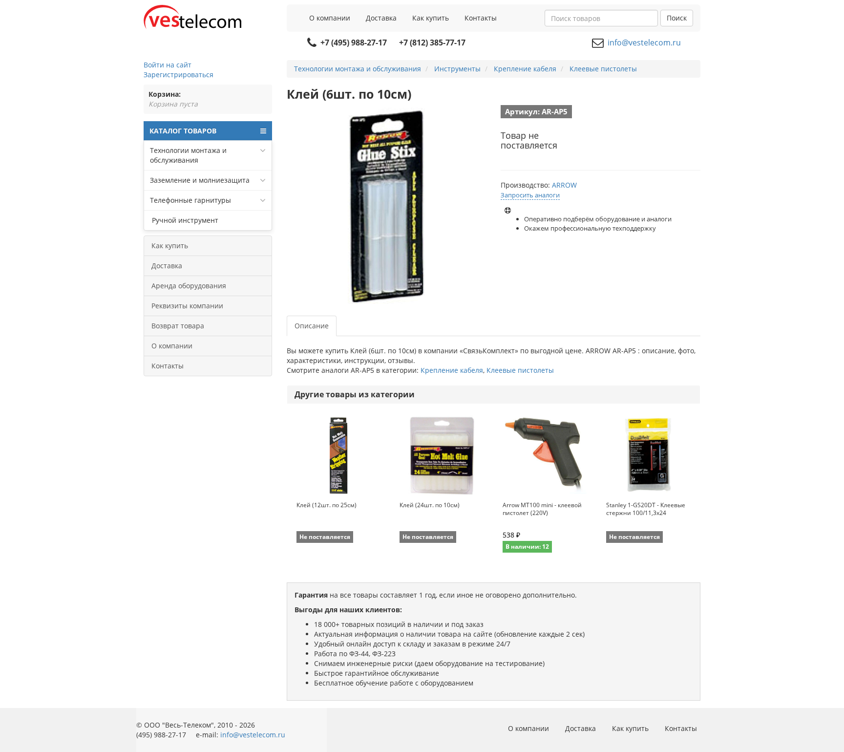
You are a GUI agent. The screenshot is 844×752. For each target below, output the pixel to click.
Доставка (381, 17)
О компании (329, 17)
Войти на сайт (167, 64)
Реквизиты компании (187, 305)
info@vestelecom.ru (644, 42)
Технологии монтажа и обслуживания (188, 155)
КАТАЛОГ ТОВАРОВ (182, 130)
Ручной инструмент (184, 220)
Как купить (430, 17)
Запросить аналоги (530, 195)
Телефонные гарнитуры (190, 200)
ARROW (564, 185)
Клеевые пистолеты (520, 370)
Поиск (677, 17)
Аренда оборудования (188, 285)
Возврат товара (177, 325)
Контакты (480, 17)
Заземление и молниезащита (200, 180)
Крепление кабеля (452, 370)
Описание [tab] (312, 325)
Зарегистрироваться (178, 74)
